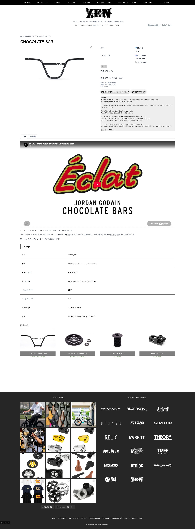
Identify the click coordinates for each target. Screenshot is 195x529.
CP (138, 51)
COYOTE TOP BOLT (117, 353)
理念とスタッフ (125, 518)
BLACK (140, 48)
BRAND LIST (62, 518)
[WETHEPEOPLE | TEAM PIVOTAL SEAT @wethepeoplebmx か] (83, 465)
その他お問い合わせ (138, 92)
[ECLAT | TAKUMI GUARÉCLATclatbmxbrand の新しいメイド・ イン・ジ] (32, 465)
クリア (104, 66)
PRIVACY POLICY (137, 518)
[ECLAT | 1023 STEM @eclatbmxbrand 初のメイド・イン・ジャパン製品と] (58, 440)
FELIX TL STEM (157, 353)
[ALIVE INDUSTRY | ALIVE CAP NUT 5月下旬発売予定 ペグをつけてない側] (83, 491)
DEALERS (84, 518)
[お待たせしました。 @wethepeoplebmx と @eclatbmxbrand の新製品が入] (32, 440)
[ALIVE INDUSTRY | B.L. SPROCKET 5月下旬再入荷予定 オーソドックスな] (58, 491)
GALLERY (76, 518)
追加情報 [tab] (33, 136)
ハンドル (109, 84)
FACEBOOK (105, 518)
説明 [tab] (24, 136)
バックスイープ (27, 290)
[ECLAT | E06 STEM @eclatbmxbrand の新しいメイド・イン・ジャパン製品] (83, 440)
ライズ (28, 272)
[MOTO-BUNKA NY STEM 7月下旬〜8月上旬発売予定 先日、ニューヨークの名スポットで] (58, 465)
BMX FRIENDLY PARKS (127, 2)
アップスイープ (27, 299)
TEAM (69, 518)
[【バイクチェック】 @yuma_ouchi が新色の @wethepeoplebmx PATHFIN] (83, 414)
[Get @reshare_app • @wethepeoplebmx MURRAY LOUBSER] (32, 414)
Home (54, 518)
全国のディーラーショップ (100, 25)
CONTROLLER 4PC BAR (38, 353)
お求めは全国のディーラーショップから (115, 92)
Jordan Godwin (49, 230)
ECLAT (114, 84)
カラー (103, 48)
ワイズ (26, 281)
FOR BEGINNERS (94, 518)
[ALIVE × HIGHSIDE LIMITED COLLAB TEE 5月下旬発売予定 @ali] (32, 491)
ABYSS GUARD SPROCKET (78, 353)
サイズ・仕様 (105, 55)
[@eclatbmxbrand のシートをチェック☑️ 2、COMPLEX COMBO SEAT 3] (58, 414)
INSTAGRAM (115, 518)
